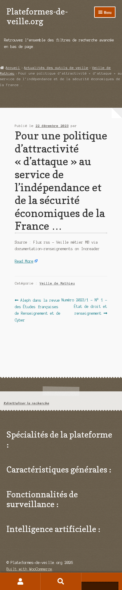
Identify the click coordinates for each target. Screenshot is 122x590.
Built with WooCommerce (29, 569)
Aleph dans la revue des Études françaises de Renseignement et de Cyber (37, 310)
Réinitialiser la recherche (26, 403)
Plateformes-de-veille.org (37, 16)
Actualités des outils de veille (56, 68)
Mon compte (20, 581)
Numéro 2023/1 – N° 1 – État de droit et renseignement (84, 306)
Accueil (13, 68)
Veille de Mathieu (57, 283)
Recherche (61, 581)
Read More (24, 261)
